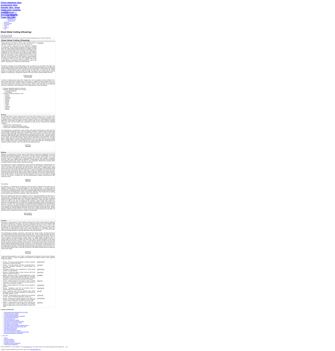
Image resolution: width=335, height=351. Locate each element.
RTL (4, 335)
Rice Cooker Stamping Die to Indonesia (12, 330)
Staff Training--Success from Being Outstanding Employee (16, 325)
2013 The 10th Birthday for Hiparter (11, 320)
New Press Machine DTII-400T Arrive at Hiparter (14, 316)
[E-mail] (3, 36)
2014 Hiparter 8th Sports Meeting (11, 317)
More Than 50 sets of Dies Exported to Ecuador (14, 321)
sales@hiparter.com (28, 346)
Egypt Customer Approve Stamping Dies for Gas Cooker (16, 312)
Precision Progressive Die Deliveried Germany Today (15, 326)
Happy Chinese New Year (9, 318)
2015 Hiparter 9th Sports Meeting (11, 314)
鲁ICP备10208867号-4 (36, 349)
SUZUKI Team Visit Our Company (11, 313)
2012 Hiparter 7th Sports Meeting (11, 324)
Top (66, 346)
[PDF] (10, 36)
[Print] (6, 36)
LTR (7, 335)
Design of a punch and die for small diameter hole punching (16, 331)
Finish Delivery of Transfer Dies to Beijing (13, 322)
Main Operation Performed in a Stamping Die (13, 333)
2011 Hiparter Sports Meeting (10, 329)
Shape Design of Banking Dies (10, 328)
